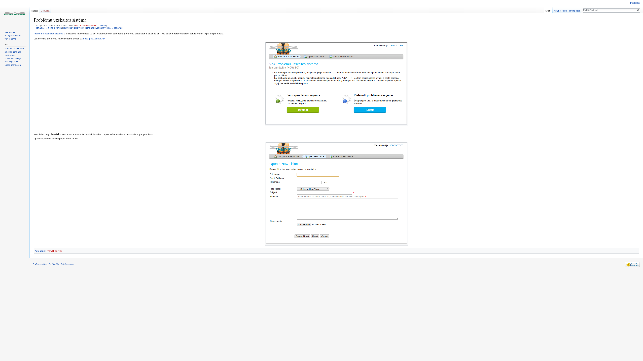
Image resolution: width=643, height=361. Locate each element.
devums (102, 25)
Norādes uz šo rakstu (14, 48)
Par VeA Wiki (54, 264)
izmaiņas (40, 28)
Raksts (34, 11)
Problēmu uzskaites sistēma (48, 33)
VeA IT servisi (54, 251)
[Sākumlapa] (14, 13)
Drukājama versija (13, 58)
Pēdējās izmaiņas (13, 35)
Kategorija (40, 251)
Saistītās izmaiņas (13, 52)
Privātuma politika (40, 264)
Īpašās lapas (10, 55)
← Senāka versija (54, 28)
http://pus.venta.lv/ (93, 38)
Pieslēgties (635, 3)
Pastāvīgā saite (11, 62)
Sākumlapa (10, 32)
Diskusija (93, 25)
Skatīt (548, 11)
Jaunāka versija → (104, 28)
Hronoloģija (574, 11)
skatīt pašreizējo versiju (74, 28)
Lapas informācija (13, 65)
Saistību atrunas (67, 264)
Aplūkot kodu (560, 11)
